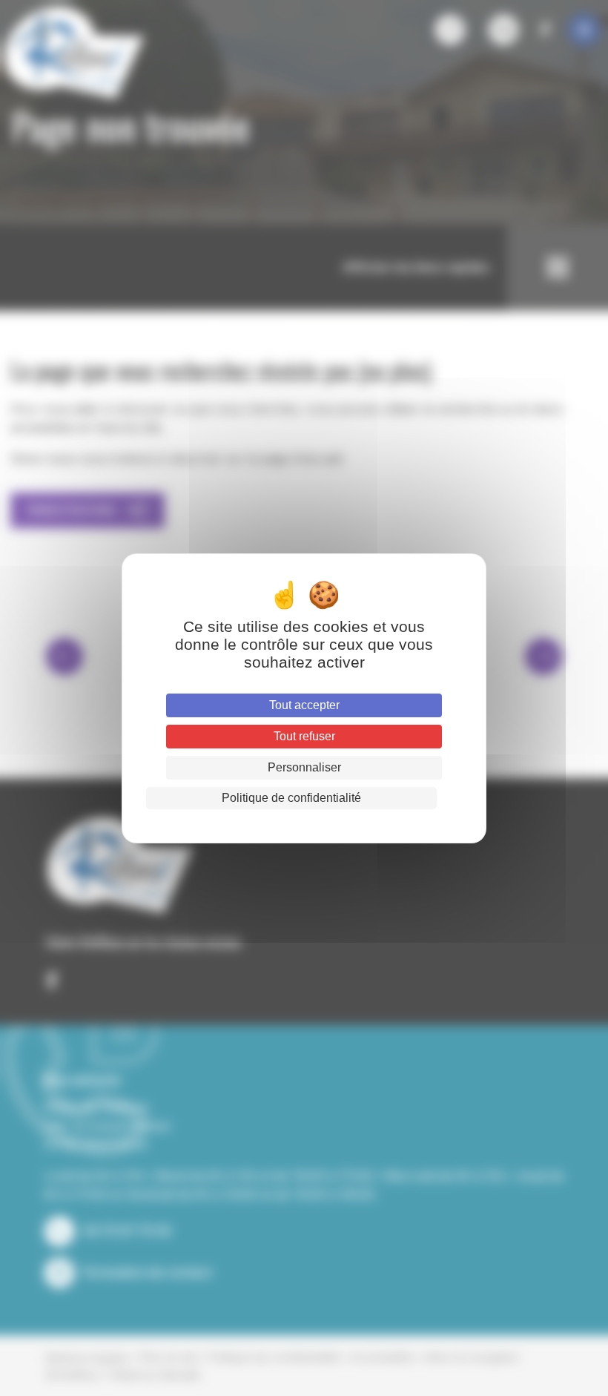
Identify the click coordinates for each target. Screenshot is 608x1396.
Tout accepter (304, 705)
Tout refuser (304, 736)
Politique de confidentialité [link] (291, 797)
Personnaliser (304, 767)
